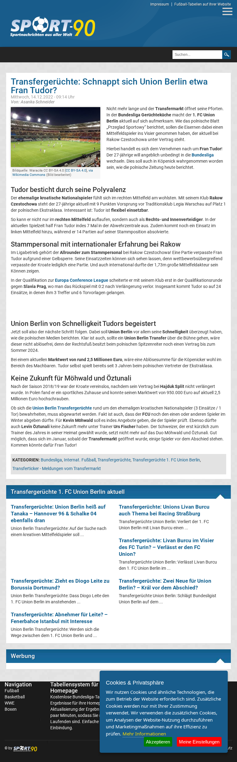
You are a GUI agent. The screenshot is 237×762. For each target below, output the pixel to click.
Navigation (18, 684)
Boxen (11, 709)
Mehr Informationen (144, 734)
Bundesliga (51, 459)
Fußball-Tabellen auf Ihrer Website (202, 4)
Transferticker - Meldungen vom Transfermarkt (56, 468)
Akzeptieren (158, 741)
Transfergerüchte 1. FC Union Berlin (166, 459)
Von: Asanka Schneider (33, 101)
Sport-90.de (52, 26)
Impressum (159, 4)
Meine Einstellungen (199, 741)
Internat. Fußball (80, 459)
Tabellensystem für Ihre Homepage (79, 687)
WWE (10, 703)
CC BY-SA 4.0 (76, 171)
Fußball (12, 690)
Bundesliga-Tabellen (92, 696)
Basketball (15, 696)
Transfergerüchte (114, 459)
